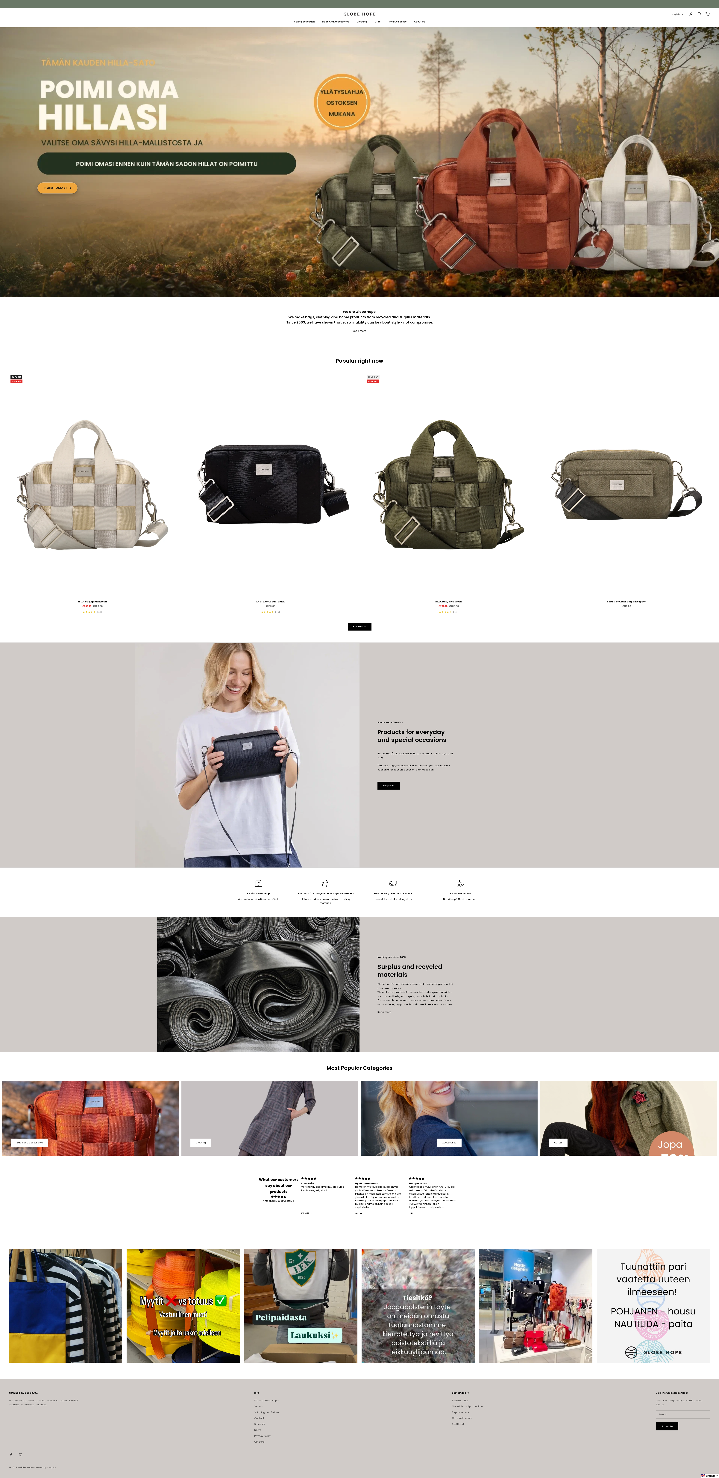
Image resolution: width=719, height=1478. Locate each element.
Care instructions (462, 1418)
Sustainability (460, 1400)
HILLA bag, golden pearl (92, 601)
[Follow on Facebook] (11, 1455)
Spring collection (304, 21)
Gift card (259, 1442)
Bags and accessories (30, 1142)
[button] (710, 1476)
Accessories (449, 1142)
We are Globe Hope (266, 1400)
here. (475, 899)
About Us (419, 21)
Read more (359, 331)
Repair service (461, 1412)
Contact (259, 1418)
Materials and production (467, 1406)
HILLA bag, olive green (448, 601)
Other (377, 21)
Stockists (259, 1424)
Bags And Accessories (335, 21)
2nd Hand (458, 1424)
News (257, 1430)
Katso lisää (359, 626)
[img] (278, 1197)
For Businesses (397, 21)
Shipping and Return (266, 1412)
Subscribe (667, 1426)
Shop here (388, 785)
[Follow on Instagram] (20, 1455)
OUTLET (558, 1142)
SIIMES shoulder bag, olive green (626, 601)
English (676, 14)
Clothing (362, 21)
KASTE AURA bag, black (270, 601)
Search (258, 1406)
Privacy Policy (262, 1436)
